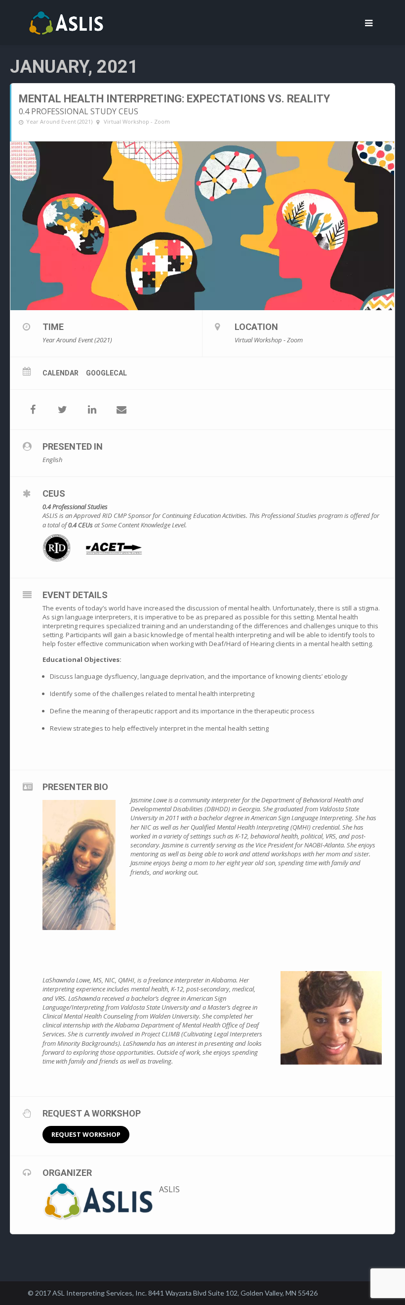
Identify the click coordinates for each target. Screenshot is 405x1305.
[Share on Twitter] (62, 409)
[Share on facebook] (32, 409)
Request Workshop (86, 1134)
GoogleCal (106, 373)
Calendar (60, 373)
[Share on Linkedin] (92, 409)
